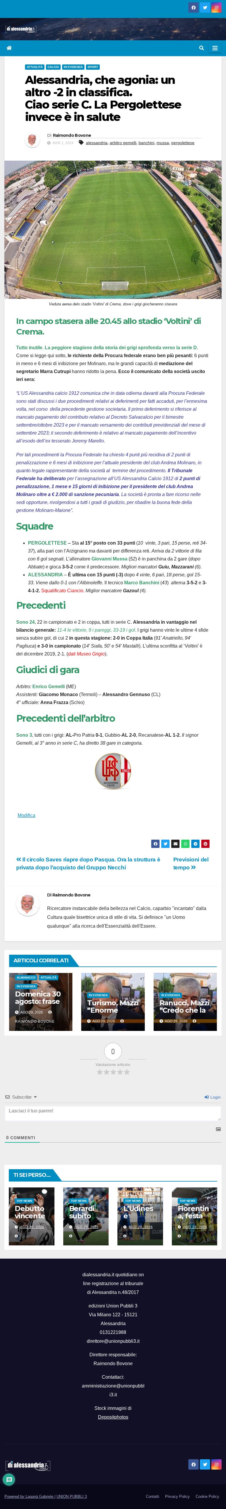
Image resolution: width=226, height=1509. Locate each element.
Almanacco (26, 977)
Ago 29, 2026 (86, 1227)
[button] (201, 48)
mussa (163, 142)
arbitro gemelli (123, 142)
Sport (93, 67)
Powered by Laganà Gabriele (29, 1496)
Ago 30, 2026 (32, 1227)
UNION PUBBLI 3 (71, 1496)
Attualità (35, 67)
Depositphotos (113, 1417)
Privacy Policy (177, 1496)
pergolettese (183, 142)
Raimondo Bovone (72, 135)
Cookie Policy (207, 1496)
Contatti (152, 1496)
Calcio (53, 67)
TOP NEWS (24, 1200)
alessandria (96, 142)
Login (215, 1097)
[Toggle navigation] (215, 48)
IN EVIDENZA (73, 67)
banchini (146, 142)
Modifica (26, 815)
